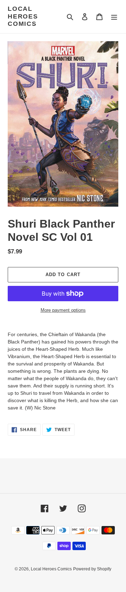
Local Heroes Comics (23, 16)
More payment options (63, 310)
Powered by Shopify (92, 569)
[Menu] (114, 16)
